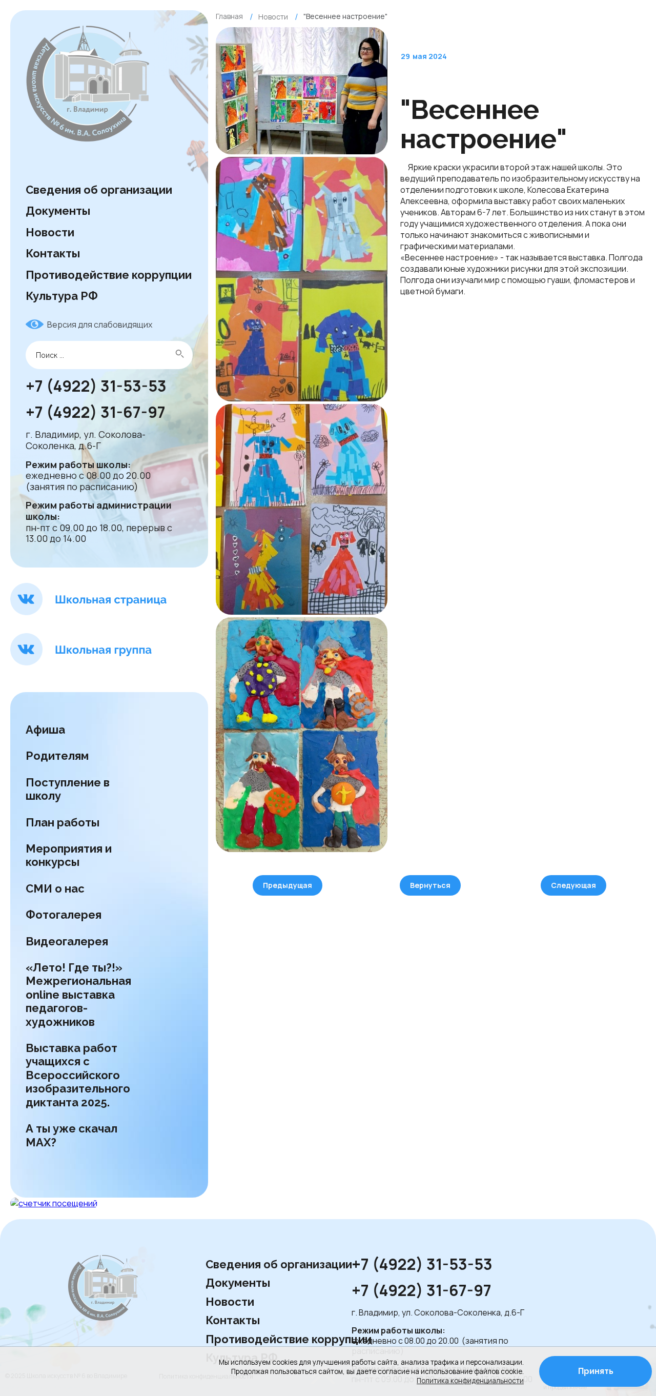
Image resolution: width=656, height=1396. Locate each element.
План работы (62, 822)
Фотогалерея (63, 914)
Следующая (573, 885)
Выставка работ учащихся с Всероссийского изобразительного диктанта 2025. (78, 1075)
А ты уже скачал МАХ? (71, 1135)
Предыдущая (287, 885)
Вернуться (430, 885)
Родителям (57, 755)
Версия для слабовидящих (99, 324)
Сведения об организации (99, 189)
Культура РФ (62, 295)
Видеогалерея (67, 941)
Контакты (53, 253)
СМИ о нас (56, 888)
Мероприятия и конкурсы (69, 855)
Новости (50, 232)
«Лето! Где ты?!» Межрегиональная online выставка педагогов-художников (78, 994)
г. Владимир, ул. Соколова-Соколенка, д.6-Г (86, 440)
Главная (229, 16)
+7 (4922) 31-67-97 (97, 412)
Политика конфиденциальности (470, 1380)
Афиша (45, 729)
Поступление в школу (68, 789)
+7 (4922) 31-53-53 (96, 386)
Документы (58, 210)
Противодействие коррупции (109, 274)
